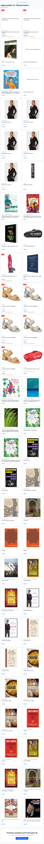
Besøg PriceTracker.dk (22, 838)
